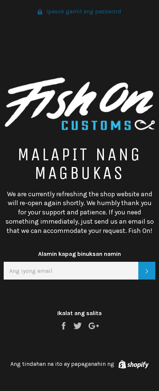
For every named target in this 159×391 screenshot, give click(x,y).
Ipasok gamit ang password (83, 11)
